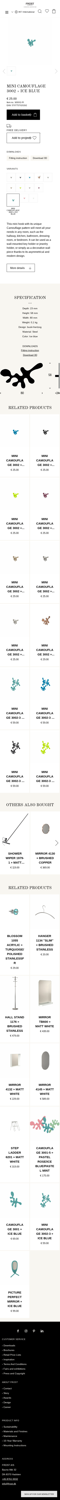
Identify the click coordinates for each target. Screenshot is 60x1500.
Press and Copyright (14, 1373)
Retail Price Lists (12, 1354)
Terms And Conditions (15, 1364)
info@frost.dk (9, 1483)
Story (6, 1393)
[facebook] (18, 1331)
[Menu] (6, 12)
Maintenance (10, 1436)
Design (7, 1402)
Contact (8, 1388)
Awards (7, 1397)
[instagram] (26, 1331)
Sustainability (10, 1426)
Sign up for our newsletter (39, 1494)
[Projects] (47, 11)
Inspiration (9, 1359)
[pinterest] (34, 1331)
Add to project (21, 138)
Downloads (9, 1345)
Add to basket (21, 114)
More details (17, 268)
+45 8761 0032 (10, 1479)
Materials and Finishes (15, 1431)
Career (7, 1407)
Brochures (9, 1350)
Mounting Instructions (15, 1445)
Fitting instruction (18, 158)
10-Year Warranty (13, 1440)
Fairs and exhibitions (14, 1368)
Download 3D (40, 158)
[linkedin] (42, 1331)
